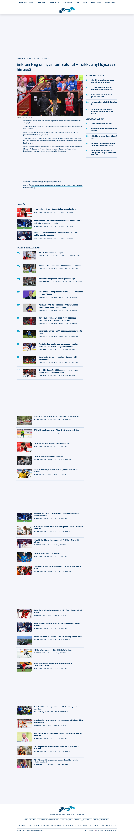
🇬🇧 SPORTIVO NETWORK (101, 830)
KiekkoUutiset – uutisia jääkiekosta (52, 825)
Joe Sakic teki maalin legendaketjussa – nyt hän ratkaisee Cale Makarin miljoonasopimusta (58, 345)
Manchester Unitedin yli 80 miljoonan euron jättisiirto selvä (60, 332)
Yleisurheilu (68, 3)
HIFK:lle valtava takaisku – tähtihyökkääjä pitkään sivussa (53, 650)
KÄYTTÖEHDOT (113, 830)
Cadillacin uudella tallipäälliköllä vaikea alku (48, 456)
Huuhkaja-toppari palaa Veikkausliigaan (47, 553)
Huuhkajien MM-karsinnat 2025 (98, 825)
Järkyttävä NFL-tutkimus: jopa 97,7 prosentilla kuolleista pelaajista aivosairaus (56, 708)
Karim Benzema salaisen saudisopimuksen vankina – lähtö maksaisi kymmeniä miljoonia (58, 222)
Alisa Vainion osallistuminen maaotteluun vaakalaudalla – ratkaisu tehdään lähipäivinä (56, 761)
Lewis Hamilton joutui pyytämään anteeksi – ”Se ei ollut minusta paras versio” (57, 568)
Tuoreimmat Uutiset (95, 76)
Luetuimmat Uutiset (95, 119)
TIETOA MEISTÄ (89, 830)
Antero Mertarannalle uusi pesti (52, 252)
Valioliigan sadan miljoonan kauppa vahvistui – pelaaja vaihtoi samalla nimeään (56, 233)
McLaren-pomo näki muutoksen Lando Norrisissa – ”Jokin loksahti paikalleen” (56, 748)
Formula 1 (64, 819)
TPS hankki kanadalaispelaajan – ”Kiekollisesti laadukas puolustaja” (56, 430)
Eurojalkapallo (42, 819)
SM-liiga (32, 819)
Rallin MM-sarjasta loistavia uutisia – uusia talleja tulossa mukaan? (56, 417)
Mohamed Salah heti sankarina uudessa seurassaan (60, 265)
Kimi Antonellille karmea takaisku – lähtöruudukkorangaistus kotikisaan (58, 637)
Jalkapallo (54, 3)
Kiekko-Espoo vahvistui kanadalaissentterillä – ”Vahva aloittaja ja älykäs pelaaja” (58, 611)
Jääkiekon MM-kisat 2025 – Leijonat (76, 825)
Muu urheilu (96, 3)
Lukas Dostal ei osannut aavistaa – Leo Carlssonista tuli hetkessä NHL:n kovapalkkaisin (58, 721)
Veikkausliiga (53, 819)
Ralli (70, 819)
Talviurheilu (82, 3)
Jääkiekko (41, 3)
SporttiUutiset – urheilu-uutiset (28, 825)
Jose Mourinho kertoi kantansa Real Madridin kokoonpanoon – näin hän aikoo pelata (58, 734)
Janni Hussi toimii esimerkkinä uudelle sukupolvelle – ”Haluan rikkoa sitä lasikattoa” (58, 528)
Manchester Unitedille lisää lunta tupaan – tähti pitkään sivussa (58, 358)
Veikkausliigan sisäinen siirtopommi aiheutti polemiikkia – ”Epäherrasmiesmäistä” (53, 664)
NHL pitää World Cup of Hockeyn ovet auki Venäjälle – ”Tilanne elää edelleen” (56, 541)
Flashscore (112, 825)
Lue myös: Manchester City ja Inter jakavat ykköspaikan (42, 182)
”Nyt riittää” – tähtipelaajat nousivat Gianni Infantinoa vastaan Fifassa (61, 293)
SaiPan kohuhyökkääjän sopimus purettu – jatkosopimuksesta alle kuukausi (56, 471)
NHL (26, 819)
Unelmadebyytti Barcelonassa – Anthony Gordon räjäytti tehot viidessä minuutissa (58, 306)
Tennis (96, 819)
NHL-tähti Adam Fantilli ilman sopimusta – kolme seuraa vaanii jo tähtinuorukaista (59, 371)
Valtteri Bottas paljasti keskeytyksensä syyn (57, 278)
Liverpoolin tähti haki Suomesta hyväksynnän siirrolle (55, 209)
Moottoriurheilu (26, 3)
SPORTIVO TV (110, 3)
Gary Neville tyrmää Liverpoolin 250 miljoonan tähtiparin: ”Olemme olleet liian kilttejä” (57, 319)
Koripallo (78, 819)
